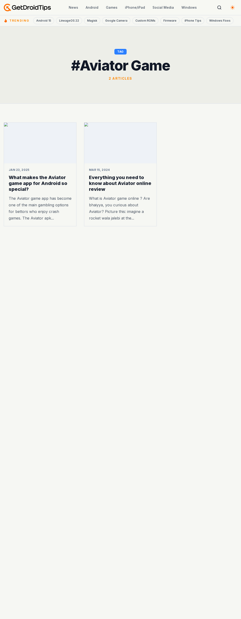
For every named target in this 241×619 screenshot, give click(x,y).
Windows (189, 7)
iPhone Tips (193, 20)
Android (92, 7)
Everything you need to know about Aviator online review (120, 183)
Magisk (92, 20)
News (73, 7)
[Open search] (219, 7)
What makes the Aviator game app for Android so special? (38, 183)
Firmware (170, 20)
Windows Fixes (219, 20)
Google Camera (116, 20)
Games (111, 7)
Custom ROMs (145, 20)
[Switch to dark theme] (232, 7)
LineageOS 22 (69, 20)
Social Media (163, 7)
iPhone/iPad (135, 7)
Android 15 (43, 20)
